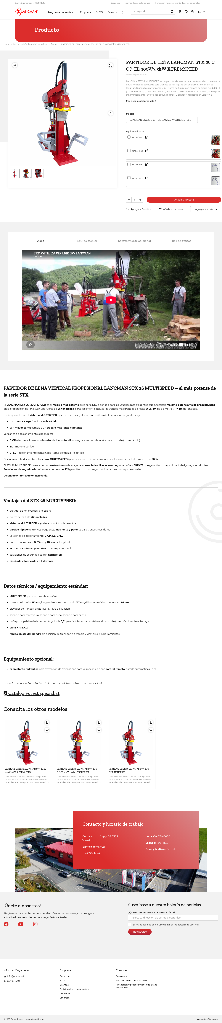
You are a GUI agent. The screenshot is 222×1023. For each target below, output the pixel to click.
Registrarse (140, 931)
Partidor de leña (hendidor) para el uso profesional (35, 44)
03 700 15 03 (39, 3)
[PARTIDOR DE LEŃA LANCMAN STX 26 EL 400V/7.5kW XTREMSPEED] (27, 742)
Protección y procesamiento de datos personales (177, 3)
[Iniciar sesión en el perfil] (180, 11)
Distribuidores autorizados (74, 989)
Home (6, 44)
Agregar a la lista (204, 209)
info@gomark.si (24, 3)
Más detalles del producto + (141, 101)
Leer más (194, 924)
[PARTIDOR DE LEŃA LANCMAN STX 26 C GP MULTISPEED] (131, 742)
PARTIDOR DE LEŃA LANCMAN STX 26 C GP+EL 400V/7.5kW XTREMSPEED (95, 44)
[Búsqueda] (172, 11)
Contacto (65, 993)
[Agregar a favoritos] (47, 730)
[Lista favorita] (186, 11)
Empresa (85, 12)
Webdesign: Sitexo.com (207, 1019)
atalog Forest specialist (33, 693)
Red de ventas (181, 241)
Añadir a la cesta (184, 199)
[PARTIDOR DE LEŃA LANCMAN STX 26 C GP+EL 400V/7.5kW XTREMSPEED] (79, 742)
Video (40, 241)
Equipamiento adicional (134, 241)
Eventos (112, 12)
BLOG (99, 12)
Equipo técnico (87, 241)
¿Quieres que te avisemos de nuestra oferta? (151, 912)
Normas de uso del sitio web (137, 3)
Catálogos (115, 3)
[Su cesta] (192, 11)
